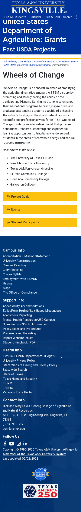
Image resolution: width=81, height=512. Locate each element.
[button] (76, 17)
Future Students (15, 17)
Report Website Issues (18, 338)
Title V (7, 383)
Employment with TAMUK (20, 279)
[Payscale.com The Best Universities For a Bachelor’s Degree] (40, 474)
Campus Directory (15, 265)
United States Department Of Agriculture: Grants (26, 65)
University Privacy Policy (19, 360)
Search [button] (67, 17)
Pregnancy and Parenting (19, 333)
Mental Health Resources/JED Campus (29, 320)
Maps (6, 288)
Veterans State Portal (17, 392)
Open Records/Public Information (25, 324)
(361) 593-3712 (13, 424)
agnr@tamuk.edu (14, 428)
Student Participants (25, 222)
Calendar (35, 17)
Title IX (8, 388)
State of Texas (13, 374)
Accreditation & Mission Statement (26, 256)
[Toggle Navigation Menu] (40, 55)
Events (15, 209)
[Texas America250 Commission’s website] (40, 491)
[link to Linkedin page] (25, 444)
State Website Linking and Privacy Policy (30, 365)
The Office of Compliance (20, 292)
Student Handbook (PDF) (19, 342)
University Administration (19, 261)
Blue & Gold (52, 17)
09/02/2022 (30, 458)
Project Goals (20, 196)
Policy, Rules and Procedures (22, 329)
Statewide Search (15, 369)
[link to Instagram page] (19, 444)
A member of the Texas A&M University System (34, 454)
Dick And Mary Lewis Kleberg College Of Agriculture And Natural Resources (39, 61)
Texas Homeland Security (20, 379)
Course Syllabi (12, 274)
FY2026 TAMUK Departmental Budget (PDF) (32, 356)
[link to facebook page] (5, 444)
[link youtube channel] (12, 444)
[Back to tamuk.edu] (39, 7)
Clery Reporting (13, 270)
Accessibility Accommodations (23, 306)
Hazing (7, 283)
